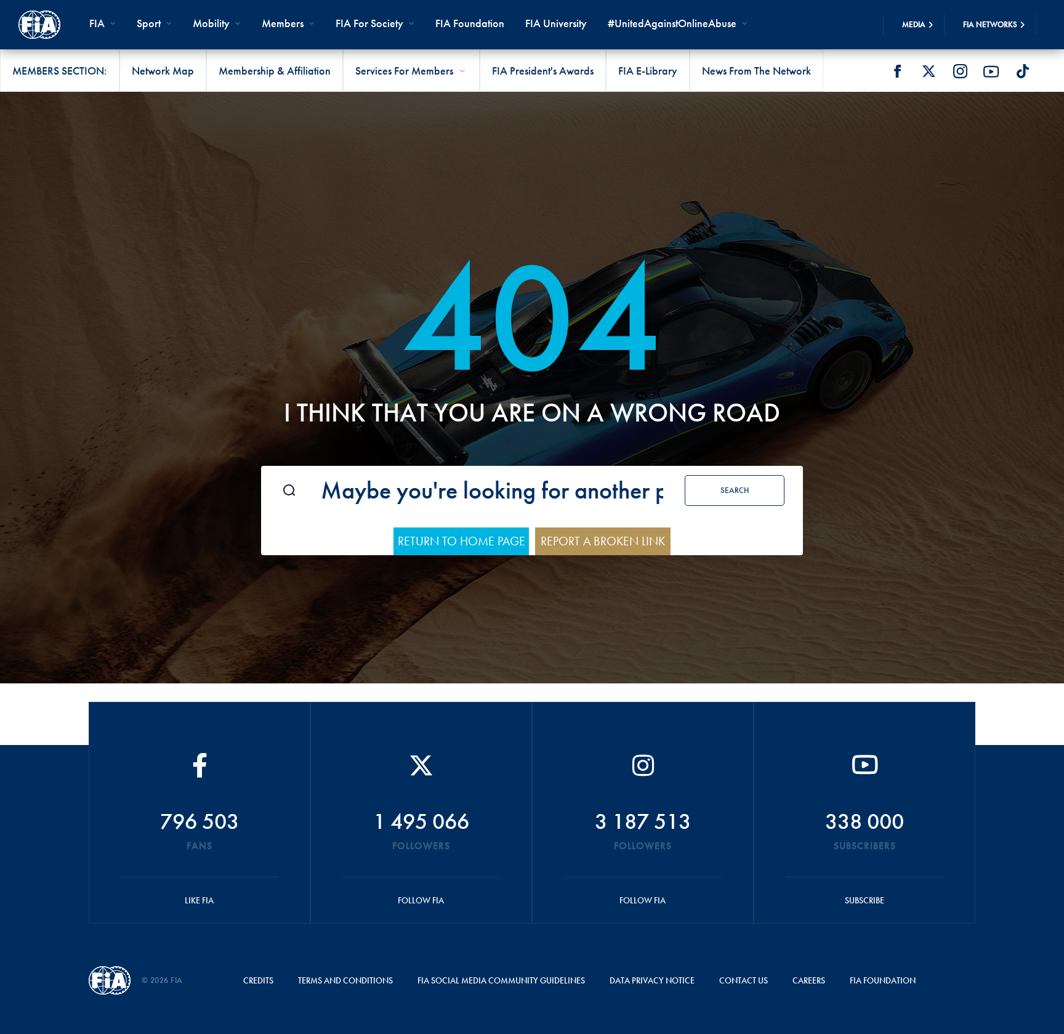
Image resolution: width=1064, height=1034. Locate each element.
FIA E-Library (647, 70)
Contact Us (743, 980)
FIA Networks (990, 24)
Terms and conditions (345, 980)
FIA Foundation (469, 23)
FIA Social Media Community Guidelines (501, 980)
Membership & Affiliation (275, 70)
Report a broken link (603, 541)
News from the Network (756, 70)
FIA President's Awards (543, 70)
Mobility (211, 23)
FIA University (556, 23)
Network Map (163, 70)
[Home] (39, 24)
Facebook (897, 71)
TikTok (1023, 71)
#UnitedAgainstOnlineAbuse (672, 23)
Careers (808, 980)
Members (283, 23)
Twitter (928, 71)
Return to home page (461, 541)
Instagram (960, 71)
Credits (258, 980)
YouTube (991, 71)
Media (913, 24)
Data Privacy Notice (652, 980)
